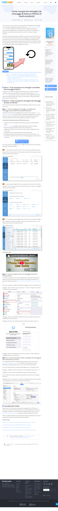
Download (18, 487)
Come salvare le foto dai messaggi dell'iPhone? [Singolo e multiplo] (16, 425)
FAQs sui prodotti (37, 486)
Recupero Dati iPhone (50, 42)
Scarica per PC (51, 85)
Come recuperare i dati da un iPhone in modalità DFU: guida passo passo (50, 130)
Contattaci (18, 485)
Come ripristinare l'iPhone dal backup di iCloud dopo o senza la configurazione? (50, 103)
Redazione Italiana (17, 20)
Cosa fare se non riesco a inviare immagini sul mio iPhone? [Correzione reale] (18, 430)
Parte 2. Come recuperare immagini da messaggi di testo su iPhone (21, 75)
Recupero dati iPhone (28, 496)
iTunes (38, 370)
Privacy (18, 501)
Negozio (17, 486)
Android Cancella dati (28, 489)
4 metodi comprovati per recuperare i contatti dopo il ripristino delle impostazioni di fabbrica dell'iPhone (50, 117)
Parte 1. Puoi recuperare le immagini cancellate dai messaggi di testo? (22, 74)
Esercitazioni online (37, 485)
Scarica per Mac (51, 89)
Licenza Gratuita (19, 491)
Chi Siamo (17, 483)
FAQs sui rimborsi (37, 489)
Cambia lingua (47, 495)
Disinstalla (29, 501)
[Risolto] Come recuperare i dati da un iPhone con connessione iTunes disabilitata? (50, 136)
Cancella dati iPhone (28, 497)
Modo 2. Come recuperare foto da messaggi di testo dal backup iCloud (23, 79)
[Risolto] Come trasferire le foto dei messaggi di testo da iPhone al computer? (19, 422)
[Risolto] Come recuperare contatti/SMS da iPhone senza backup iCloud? (50, 109)
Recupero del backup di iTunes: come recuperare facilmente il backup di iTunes (50, 124)
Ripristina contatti (8, 126)
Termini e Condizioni (12, 501)
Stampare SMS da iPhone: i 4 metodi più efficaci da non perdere (16, 427)
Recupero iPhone (29, 20)
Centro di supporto (37, 483)
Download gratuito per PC (23, 141)
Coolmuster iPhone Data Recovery (9, 413)
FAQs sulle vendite (37, 487)
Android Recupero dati (29, 488)
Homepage (19, 2)
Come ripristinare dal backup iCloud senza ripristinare (28, 281)
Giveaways (18, 490)
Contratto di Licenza (23, 501)
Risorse (17, 489)
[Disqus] (22, 465)
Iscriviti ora (52, 490)
